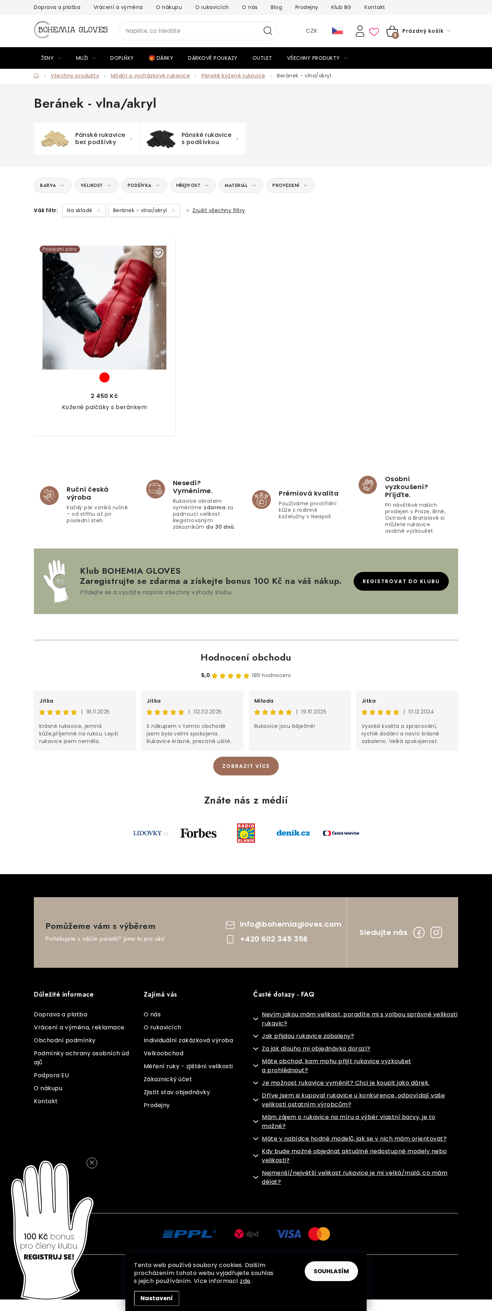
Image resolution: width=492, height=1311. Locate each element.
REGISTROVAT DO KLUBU (401, 581)
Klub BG (341, 7)
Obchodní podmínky (65, 1040)
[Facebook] (419, 932)
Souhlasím (331, 1271)
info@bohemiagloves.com (291, 924)
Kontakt (374, 7)
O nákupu (169, 7)
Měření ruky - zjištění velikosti (188, 1066)
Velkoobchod (164, 1053)
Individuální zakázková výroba (188, 1040)
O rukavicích (212, 7)
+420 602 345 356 (274, 939)
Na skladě (80, 210)
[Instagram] (436, 932)
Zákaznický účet (168, 1079)
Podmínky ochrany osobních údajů (81, 1057)
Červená (104, 377)
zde (245, 1281)
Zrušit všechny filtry (218, 210)
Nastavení (156, 1298)
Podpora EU (51, 1075)
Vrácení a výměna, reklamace (79, 1027)
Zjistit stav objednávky (177, 1092)
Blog (276, 7)
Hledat (268, 31)
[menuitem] (51, 58)
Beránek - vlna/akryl (141, 210)
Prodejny (306, 7)
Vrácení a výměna (118, 7)
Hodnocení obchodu (246, 657)
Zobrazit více (246, 766)
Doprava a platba (57, 7)
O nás (250, 7)
